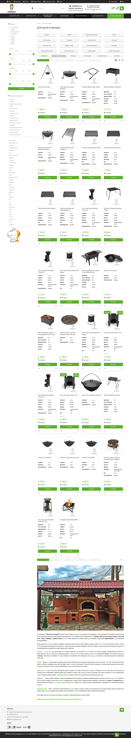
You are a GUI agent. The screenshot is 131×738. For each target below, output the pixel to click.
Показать (21, 88)
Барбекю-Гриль (42, 689)
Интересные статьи (50, 1)
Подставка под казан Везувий (67, 88)
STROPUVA (11, 150)
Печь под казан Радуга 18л (68, 395)
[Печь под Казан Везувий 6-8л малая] (69, 257)
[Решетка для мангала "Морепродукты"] (69, 195)
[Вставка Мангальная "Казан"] (91, 74)
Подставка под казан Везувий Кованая (45, 148)
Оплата (27, 1)
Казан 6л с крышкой (44, 457)
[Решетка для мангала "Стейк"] (91, 134)
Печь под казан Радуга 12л (112, 332)
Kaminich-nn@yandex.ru (76, 8)
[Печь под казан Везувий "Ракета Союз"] (47, 507)
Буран (10, 185)
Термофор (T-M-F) (13, 148)
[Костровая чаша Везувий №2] (69, 507)
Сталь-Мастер (12, 162)
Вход (122, 1)
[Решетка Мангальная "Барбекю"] (69, 134)
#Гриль (71, 699)
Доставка (17, 1)
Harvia (10, 209)
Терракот (11, 157)
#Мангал (53, 699)
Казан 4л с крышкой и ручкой (91, 395)
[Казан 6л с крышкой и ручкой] (69, 444)
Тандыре (72, 654)
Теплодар (11, 160)
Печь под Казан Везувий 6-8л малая (69, 271)
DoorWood (11, 219)
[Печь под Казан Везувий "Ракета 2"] (91, 195)
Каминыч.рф (78, 634)
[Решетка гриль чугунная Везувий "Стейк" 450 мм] (69, 319)
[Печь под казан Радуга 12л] (113, 319)
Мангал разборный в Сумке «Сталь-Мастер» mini (90, 271)
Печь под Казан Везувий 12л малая (91, 333)
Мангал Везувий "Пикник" (112, 395)
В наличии (116, 56)
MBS (10, 199)
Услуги (60, 1)
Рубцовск (11, 165)
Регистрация (114, 1)
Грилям (47, 691)
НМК (10, 170)
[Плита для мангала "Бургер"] (47, 195)
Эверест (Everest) (13, 143)
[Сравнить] (39, 121)
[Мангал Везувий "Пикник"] (113, 382)
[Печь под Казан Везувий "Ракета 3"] (47, 257)
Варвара (11, 182)
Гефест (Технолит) (13, 155)
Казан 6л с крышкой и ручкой (69, 457)
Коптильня (41, 670)
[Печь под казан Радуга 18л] (69, 382)
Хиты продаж (87, 56)
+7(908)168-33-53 (76, 6)
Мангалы (40, 678)
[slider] (10, 54)
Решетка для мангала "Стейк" (91, 148)
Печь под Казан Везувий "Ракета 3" (46, 271)
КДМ (10, 175)
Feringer (11, 217)
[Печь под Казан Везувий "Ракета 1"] (47, 382)
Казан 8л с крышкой (88, 457)
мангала (111, 678)
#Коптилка (65, 699)
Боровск (11, 145)
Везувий (11, 180)
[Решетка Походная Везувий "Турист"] (113, 195)
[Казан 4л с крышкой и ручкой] (91, 382)
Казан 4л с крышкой (110, 270)
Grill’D (10, 214)
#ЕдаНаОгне (47, 699)
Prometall (11, 224)
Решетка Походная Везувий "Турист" (112, 209)
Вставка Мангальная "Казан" (91, 87)
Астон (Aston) (12, 140)
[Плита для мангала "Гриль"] (113, 134)
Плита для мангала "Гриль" (112, 148)
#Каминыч (40, 699)
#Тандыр (59, 699)
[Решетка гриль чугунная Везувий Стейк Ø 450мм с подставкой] (113, 444)
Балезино (11, 189)
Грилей (72, 689)
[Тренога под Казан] (47, 74)
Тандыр (40, 651)
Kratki (10, 204)
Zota (10, 194)
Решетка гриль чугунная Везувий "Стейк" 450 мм (68, 333)
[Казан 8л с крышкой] (91, 444)
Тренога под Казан (44, 87)
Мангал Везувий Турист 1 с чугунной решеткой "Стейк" (46, 333)
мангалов (60, 680)
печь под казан (57, 682)
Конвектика (12, 172)
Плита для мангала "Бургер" (47, 208)
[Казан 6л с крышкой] (47, 444)
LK (9, 202)
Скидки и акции (37, 1)
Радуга (10, 167)
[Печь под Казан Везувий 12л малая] (91, 319)
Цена (58, 56)
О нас (9, 1)
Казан (39, 662)
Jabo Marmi (12, 207)
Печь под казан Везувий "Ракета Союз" (45, 520)
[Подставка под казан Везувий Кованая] (47, 134)
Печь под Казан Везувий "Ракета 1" (46, 396)
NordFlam (11, 197)
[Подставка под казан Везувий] (69, 74)
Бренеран (11, 187)
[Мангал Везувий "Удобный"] (113, 74)
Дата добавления (102, 56)
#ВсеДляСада (77, 699)
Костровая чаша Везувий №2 (69, 520)
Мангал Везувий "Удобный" (112, 87)
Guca (10, 212)
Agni (10, 222)
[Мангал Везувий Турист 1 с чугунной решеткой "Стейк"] (47, 319)
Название (73, 56)
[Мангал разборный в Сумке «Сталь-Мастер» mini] (91, 257)
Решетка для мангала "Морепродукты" (67, 209)
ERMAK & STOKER (13, 177)
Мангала (39, 684)
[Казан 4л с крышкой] (113, 257)
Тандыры (93, 656)
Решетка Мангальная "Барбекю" (67, 148)
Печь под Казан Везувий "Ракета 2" (89, 209)
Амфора (11, 192)
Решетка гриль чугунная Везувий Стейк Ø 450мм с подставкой (112, 458)
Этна (10, 153)
